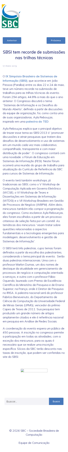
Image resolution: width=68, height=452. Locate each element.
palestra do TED (37, 121)
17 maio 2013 (10, 66)
